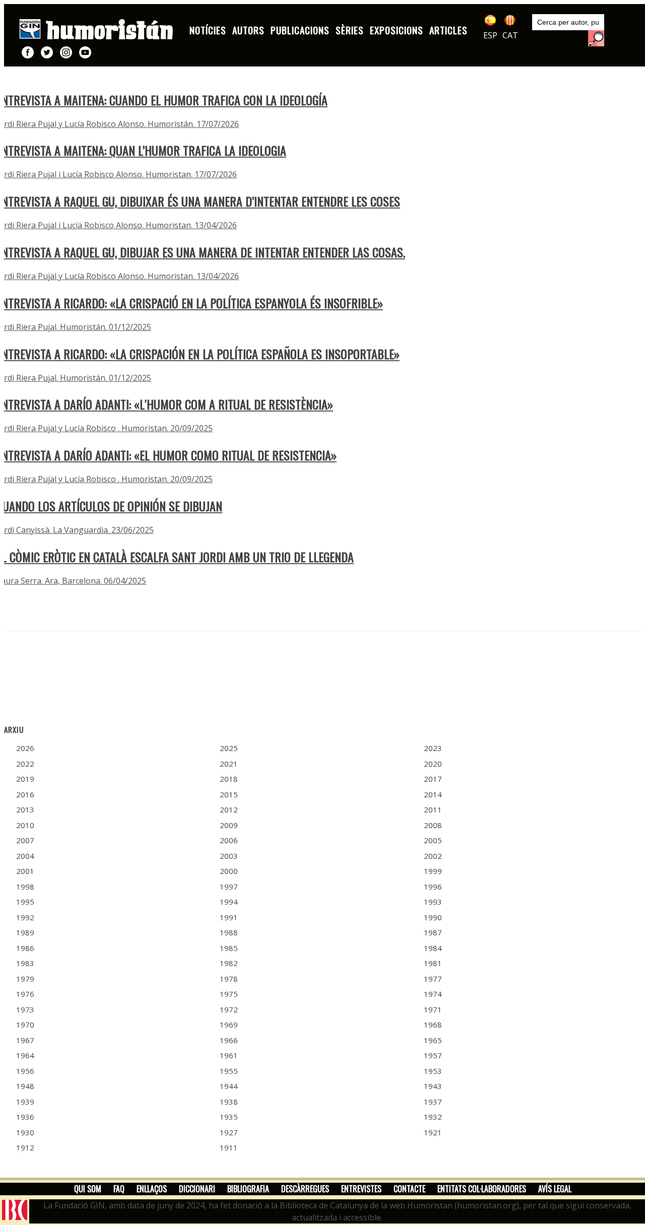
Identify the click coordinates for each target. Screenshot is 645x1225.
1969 (229, 1024)
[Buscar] (596, 38)
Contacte (409, 1189)
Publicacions (300, 30)
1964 (25, 1055)
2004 (25, 856)
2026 (25, 748)
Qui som (87, 1189)
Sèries (350, 30)
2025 (229, 748)
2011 (433, 809)
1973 (25, 1009)
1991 (229, 917)
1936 (25, 1117)
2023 (433, 748)
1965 (433, 1040)
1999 (433, 871)
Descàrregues (305, 1189)
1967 (25, 1040)
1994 (229, 902)
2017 (433, 779)
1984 (433, 948)
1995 (25, 902)
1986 (25, 948)
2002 (433, 856)
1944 (229, 1086)
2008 (433, 825)
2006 (229, 840)
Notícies (207, 30)
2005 (433, 840)
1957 (433, 1055)
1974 (433, 994)
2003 (229, 856)
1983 (25, 963)
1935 (229, 1117)
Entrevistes (361, 1189)
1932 (433, 1117)
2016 (25, 794)
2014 (433, 794)
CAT (510, 35)
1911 (229, 1147)
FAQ (118, 1189)
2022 (25, 764)
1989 (25, 932)
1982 (229, 963)
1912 (25, 1147)
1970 (25, 1024)
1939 (25, 1102)
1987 (433, 932)
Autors (248, 30)
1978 (229, 979)
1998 (25, 886)
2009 (229, 825)
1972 (229, 1009)
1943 (433, 1086)
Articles (448, 30)
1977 (433, 979)
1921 (433, 1132)
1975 (229, 994)
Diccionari (197, 1189)
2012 (229, 809)
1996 (433, 886)
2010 (25, 825)
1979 (25, 979)
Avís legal (554, 1189)
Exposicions (396, 30)
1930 (25, 1132)
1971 (433, 1009)
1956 (25, 1071)
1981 (433, 963)
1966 (229, 1040)
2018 (229, 779)
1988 (229, 932)
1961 (229, 1055)
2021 (229, 764)
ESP (490, 35)
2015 (229, 794)
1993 (433, 902)
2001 (25, 871)
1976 (25, 994)
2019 (25, 779)
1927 (229, 1132)
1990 (433, 917)
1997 (229, 886)
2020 (433, 764)
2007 (25, 840)
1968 (433, 1024)
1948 (25, 1086)
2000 (229, 871)
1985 (229, 948)
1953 (433, 1071)
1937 (433, 1102)
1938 (229, 1102)
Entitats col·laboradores (481, 1189)
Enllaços (152, 1189)
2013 (25, 809)
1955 (229, 1071)
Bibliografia (248, 1189)
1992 (25, 917)
